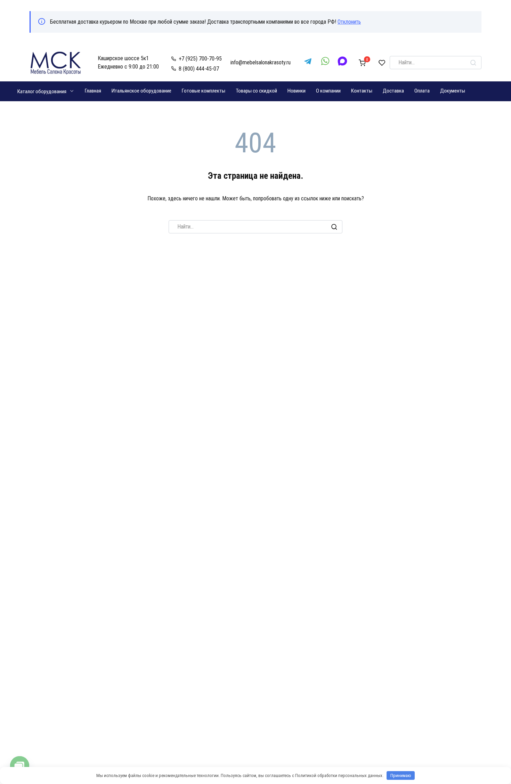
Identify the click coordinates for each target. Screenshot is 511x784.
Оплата (422, 91)
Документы (452, 91)
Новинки (296, 91)
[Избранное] (382, 62)
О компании (328, 91)
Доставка (393, 91)
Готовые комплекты (203, 91)
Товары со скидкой (256, 91)
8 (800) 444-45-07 (199, 68)
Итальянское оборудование (141, 91)
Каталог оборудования (41, 91)
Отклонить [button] (349, 21)
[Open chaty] (19, 765)
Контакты (361, 91)
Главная (93, 91)
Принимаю (400, 775)
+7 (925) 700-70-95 (200, 58)
